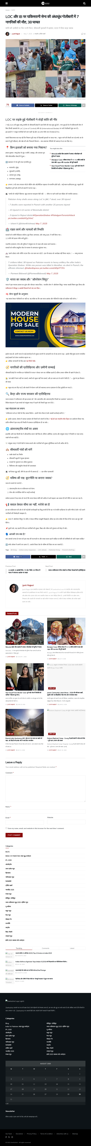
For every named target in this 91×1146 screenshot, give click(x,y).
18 (23, 1089)
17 (11, 1089)
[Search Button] (84, 3)
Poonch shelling (68, 550)
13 (45, 1084)
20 (45, 1089)
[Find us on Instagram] (12, 1137)
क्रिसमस (8, 873)
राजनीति (8, 923)
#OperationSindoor (41, 215)
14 (57, 1084)
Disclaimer (19, 1134)
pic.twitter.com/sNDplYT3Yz (52, 268)
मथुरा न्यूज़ (8, 911)
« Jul (7, 1103)
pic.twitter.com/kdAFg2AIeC (20, 218)
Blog (8, 852)
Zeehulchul (9, 1008)
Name (8, 807)
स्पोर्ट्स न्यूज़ (9, 936)
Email (8, 818)
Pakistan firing (54, 550)
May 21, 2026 (21, 750)
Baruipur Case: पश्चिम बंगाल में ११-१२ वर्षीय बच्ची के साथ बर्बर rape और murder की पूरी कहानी (65, 648)
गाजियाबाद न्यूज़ (10, 877)
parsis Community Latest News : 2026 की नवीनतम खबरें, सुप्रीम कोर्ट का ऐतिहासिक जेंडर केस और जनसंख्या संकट (65, 694)
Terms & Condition (46, 1134)
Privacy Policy (32, 1134)
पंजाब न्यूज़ (8, 894)
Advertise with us (62, 1134)
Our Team (9, 1134)
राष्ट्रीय (13, 10)
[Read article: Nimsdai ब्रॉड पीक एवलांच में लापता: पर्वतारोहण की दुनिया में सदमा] (25, 631)
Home (8, 10)
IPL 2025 (9, 860)
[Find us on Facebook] (6, 1137)
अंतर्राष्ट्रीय (9, 864)
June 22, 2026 (63, 704)
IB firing (14, 550)
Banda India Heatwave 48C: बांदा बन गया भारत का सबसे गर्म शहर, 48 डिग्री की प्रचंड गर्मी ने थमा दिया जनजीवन (24, 739)
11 (23, 1084)
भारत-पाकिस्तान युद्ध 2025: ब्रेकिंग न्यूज (17, 902)
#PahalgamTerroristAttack (63, 215)
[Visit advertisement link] (45, 325)
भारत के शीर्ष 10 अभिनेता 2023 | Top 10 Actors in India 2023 (34, 953)
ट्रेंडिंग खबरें (42, 34)
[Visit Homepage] (45, 3)
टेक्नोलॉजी (8, 881)
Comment (10, 773)
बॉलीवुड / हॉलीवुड (10, 898)
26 (34, 1094)
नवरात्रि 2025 (10, 890)
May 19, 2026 (62, 750)
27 (45, 1094)
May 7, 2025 (28, 34)
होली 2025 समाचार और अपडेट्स (15, 940)
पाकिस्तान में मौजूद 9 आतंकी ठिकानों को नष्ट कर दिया (23, 288)
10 (11, 1084)
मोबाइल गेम (9, 919)
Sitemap (75, 1134)
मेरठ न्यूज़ (8, 915)
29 (68, 1094)
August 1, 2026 (22, 656)
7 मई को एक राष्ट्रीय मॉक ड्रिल (59, 419)
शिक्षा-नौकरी (9, 932)
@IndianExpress (32, 268)
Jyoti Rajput (16, 34)
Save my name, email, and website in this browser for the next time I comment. (36, 828)
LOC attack (42, 550)
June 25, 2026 (21, 704)
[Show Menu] (7, 3)
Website (50, 817)
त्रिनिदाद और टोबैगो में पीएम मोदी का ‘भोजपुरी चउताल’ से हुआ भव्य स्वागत (34, 979)
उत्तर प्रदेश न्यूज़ (10, 869)
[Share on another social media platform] (83, 105)
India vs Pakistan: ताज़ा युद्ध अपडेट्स (18, 856)
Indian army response (27, 550)
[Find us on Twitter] (9, 1137)
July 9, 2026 (62, 659)
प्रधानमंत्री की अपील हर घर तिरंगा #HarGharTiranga (31, 970)
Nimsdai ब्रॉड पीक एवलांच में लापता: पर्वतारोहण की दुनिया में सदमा (23, 647)
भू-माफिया (8, 906)
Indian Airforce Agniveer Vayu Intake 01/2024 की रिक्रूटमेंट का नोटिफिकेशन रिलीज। (41, 961)
